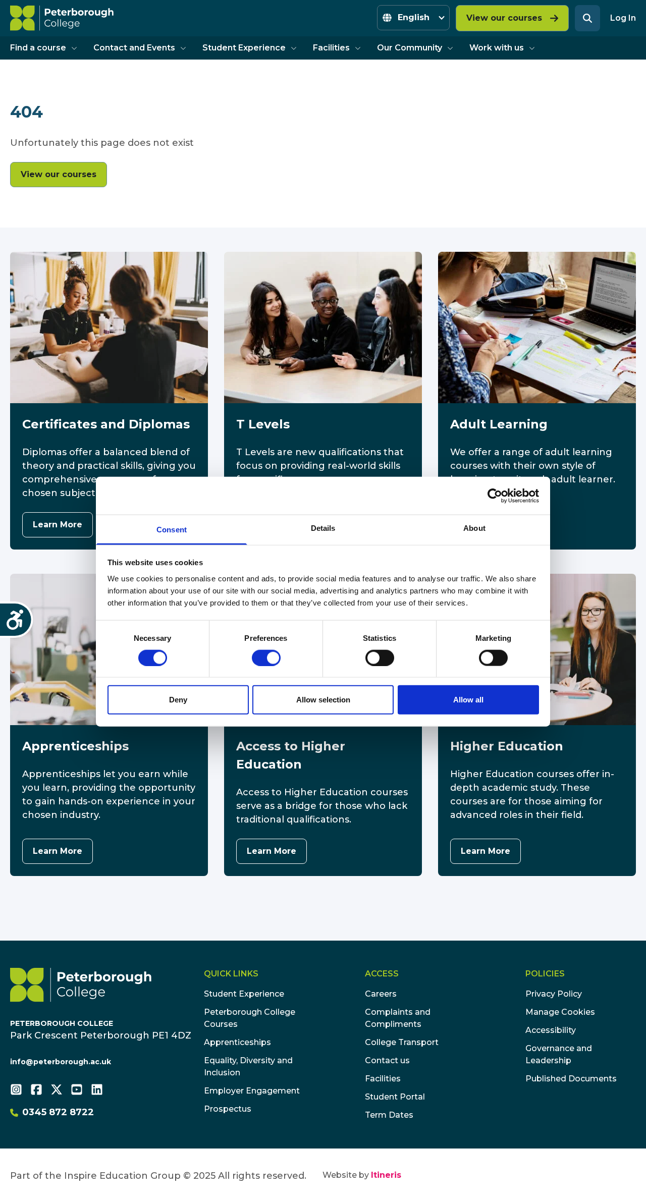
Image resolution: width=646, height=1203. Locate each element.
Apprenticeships (237, 1042)
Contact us (387, 1060)
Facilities (331, 47)
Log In (623, 18)
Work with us (496, 47)
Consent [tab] (171, 529)
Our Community (409, 47)
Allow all (468, 699)
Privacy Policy (553, 994)
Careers (381, 994)
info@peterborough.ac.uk (60, 1061)
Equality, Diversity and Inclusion (248, 1066)
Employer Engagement (252, 1091)
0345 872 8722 (58, 1112)
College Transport (402, 1042)
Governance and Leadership (558, 1054)
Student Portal (395, 1097)
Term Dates (389, 1115)
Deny (178, 699)
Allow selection (323, 699)
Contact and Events (134, 47)
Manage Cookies (560, 1012)
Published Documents (571, 1078)
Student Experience (244, 47)
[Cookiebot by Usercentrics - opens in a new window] (495, 495)
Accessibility (550, 1030)
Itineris (386, 1175)
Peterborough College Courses (249, 1018)
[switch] (266, 657)
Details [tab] (323, 528)
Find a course (38, 47)
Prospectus (227, 1109)
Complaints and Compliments (397, 1018)
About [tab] (474, 528)
